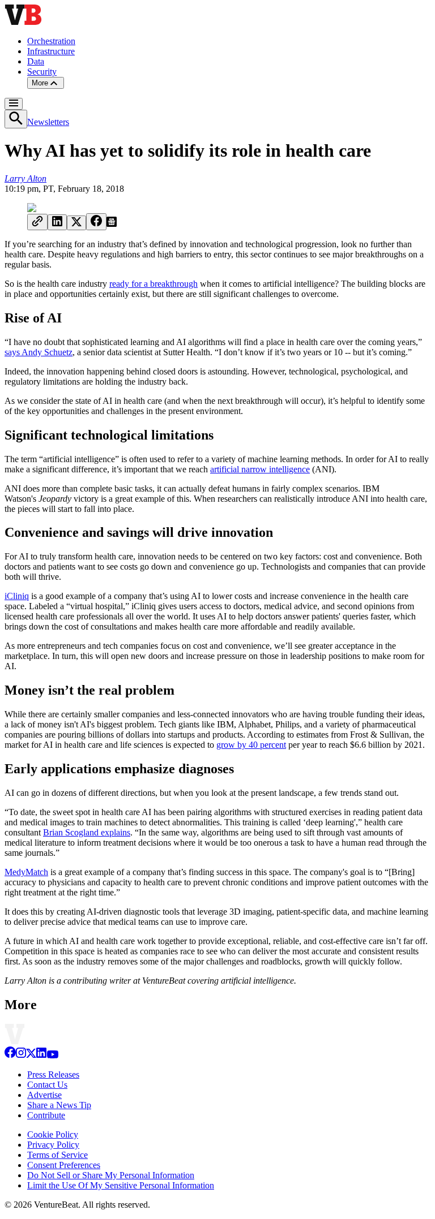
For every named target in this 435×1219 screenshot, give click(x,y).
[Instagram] (21, 1055)
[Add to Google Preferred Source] (111, 224)
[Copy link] (37, 222)
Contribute (46, 1115)
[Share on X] (76, 223)
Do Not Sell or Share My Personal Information (110, 1175)
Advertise (44, 1095)
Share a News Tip (59, 1105)
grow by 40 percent (251, 745)
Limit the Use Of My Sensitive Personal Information (120, 1185)
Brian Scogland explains (86, 832)
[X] (31, 1055)
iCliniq (17, 596)
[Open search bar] (16, 119)
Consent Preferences (63, 1165)
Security (42, 71)
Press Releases (53, 1074)
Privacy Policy (53, 1144)
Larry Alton (25, 178)
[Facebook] (10, 1055)
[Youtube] (52, 1055)
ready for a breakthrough (153, 283)
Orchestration (51, 41)
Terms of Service (57, 1155)
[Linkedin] (41, 1055)
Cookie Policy (52, 1134)
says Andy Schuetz (38, 352)
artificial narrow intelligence (260, 469)
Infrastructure (51, 51)
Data (35, 61)
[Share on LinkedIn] (57, 222)
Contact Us (47, 1084)
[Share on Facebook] (96, 221)
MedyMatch (26, 872)
